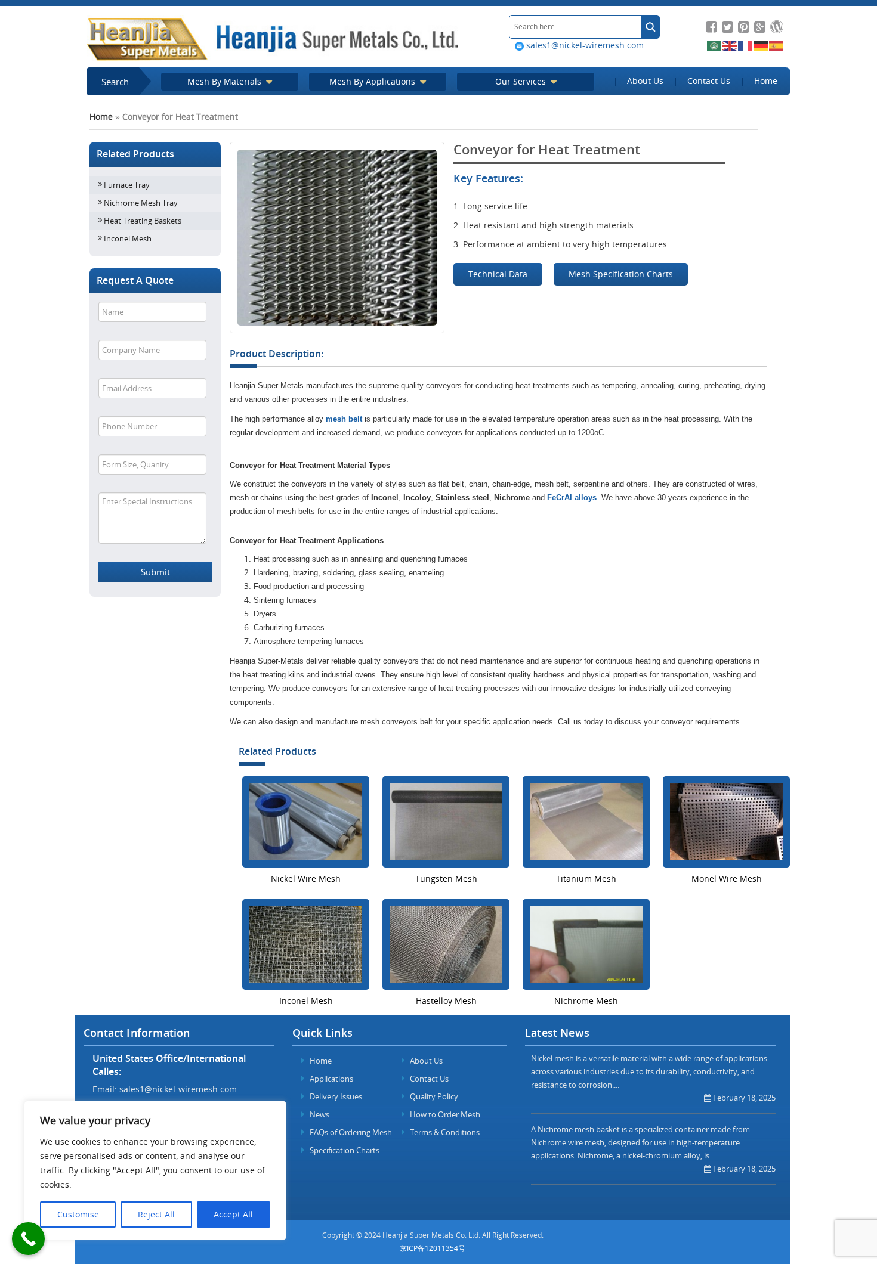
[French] (746, 45)
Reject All (156, 1214)
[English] (730, 45)
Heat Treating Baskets (142, 220)
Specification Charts (343, 1150)
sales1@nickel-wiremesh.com (584, 45)
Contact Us (708, 80)
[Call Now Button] (28, 1238)
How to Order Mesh (444, 1114)
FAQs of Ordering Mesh (350, 1132)
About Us (645, 80)
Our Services (521, 81)
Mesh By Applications (373, 81)
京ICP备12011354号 (432, 1248)
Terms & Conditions (444, 1132)
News (318, 1114)
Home (765, 80)
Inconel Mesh (128, 238)
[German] (761, 45)
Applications (330, 1078)
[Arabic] (714, 45)
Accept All (233, 1214)
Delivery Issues (335, 1096)
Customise (78, 1214)
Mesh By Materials (225, 81)
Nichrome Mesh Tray (141, 202)
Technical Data (497, 274)
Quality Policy (433, 1096)
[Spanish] (777, 45)
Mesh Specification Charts (621, 274)
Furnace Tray (127, 184)
